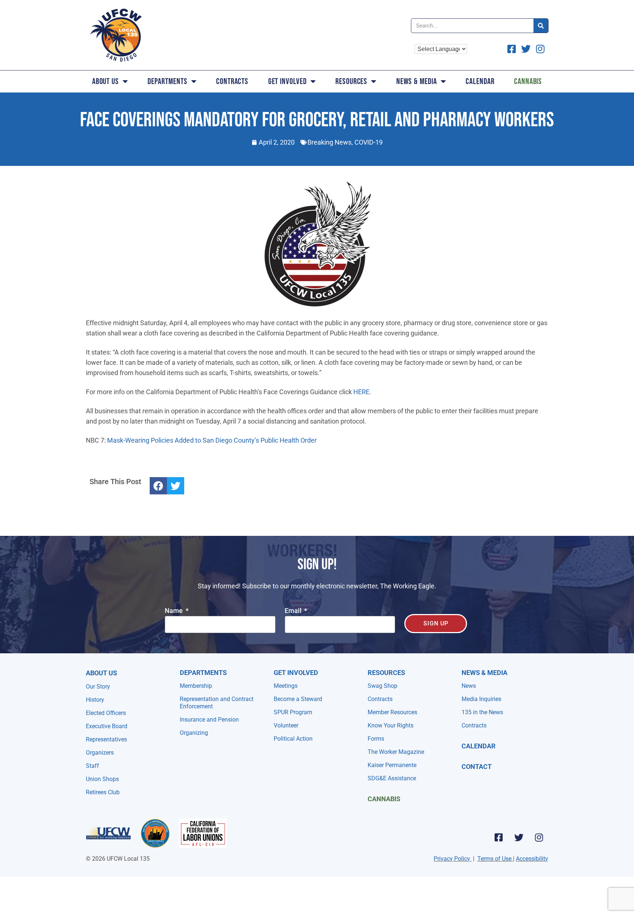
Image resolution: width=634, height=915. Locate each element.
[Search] (540, 26)
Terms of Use (494, 858)
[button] (158, 485)
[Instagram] (539, 837)
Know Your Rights (390, 725)
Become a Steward (298, 699)
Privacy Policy (452, 858)
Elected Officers (106, 712)
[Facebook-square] (498, 837)
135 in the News (482, 712)
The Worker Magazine (396, 751)
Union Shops (102, 779)
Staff (92, 765)
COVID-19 (368, 142)
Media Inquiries (481, 699)
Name (174, 610)
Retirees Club (103, 792)
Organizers (100, 752)
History (95, 699)
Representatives (106, 739)
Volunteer (286, 725)
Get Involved (287, 81)
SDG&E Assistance (392, 778)
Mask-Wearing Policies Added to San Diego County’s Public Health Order (212, 440)
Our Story (98, 686)
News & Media (416, 81)
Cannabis (528, 81)
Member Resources (392, 712)
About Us (105, 81)
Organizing (194, 732)
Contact (477, 766)
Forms (376, 738)
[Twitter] (519, 837)
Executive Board (106, 726)
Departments (167, 81)
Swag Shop (382, 685)
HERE (361, 392)
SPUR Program (293, 712)
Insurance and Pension (209, 719)
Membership (196, 685)
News (469, 685)
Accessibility (532, 858)
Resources (351, 81)
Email (294, 610)
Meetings (286, 685)
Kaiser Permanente (392, 765)
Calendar (480, 81)
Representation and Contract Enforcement (217, 703)
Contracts (232, 81)
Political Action (293, 738)
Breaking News (329, 142)
